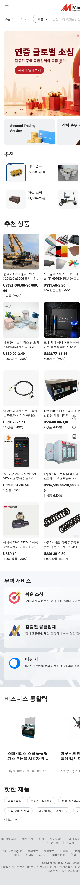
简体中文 (33, 851)
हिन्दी (73, 854)
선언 (41, 838)
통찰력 (70, 842)
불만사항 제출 (8, 838)
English (18, 851)
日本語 (64, 851)
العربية (42, 854)
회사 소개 (27, 838)
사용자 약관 (56, 838)
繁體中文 (49, 851)
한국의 (29, 854)
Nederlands (58, 854)
